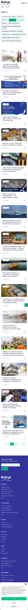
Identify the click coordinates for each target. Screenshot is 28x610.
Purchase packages (6, 505)
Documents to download (7, 496)
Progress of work (5, 487)
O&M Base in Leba (6, 493)
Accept (14, 598)
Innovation (3, 539)
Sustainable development (7, 579)
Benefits (3, 577)
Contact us (4, 522)
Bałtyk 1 (20, 16)
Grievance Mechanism (7, 526)
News (2, 546)
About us (3, 531)
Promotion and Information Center (11, 27)
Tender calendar (5, 510)
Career (3, 541)
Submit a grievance (6, 524)
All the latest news (9, 16)
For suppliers (5, 503)
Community (4, 558)
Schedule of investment (7, 491)
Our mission (4, 534)
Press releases (14, 23)
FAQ (2, 498)
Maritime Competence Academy (12, 31)
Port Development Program (11, 41)
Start (2, 7)
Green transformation (6, 582)
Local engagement (6, 563)
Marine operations (5, 489)
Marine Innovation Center (11, 37)
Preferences (14, 606)
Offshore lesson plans (6, 565)
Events (4, 23)
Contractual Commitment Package (14, 34)
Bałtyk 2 (5, 20)
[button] (26, 584)
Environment (5, 572)
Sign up (4, 468)
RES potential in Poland (7, 575)
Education (3, 536)
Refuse (14, 602)
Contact (3, 519)
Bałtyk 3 (13, 20)
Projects (4, 484)
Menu (23, 3)
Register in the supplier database (9, 512)
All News (20, 20)
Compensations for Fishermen (9, 561)
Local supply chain (6, 508)
